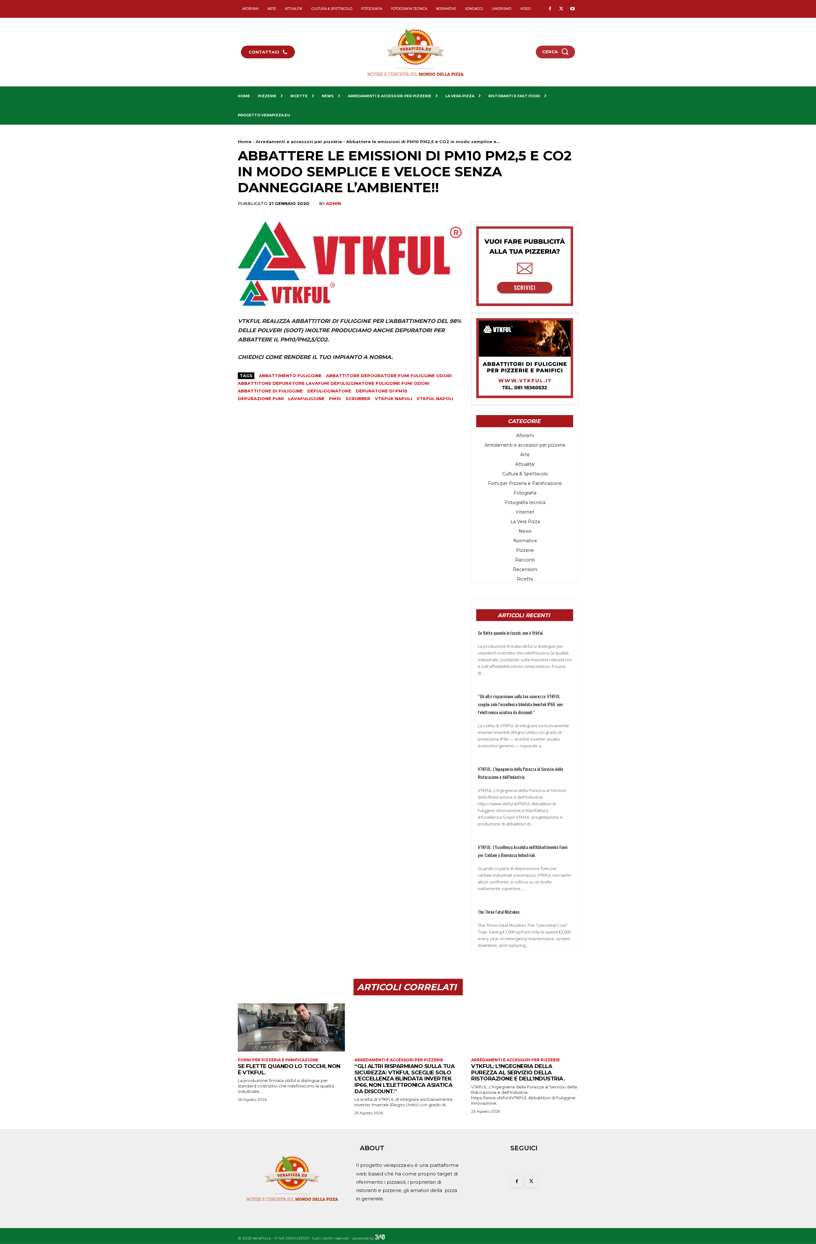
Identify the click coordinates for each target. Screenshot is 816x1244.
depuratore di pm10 (381, 390)
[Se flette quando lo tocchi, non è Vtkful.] (291, 1027)
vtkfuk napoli (393, 398)
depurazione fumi (261, 398)
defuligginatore (329, 390)
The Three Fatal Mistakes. (499, 911)
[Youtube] (572, 9)
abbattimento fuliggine (290, 375)
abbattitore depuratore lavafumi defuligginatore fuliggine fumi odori (333, 383)
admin (333, 203)
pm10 (335, 398)
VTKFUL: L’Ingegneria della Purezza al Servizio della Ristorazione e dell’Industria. (518, 1072)
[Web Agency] (380, 1238)
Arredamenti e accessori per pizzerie (299, 141)
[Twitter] (561, 9)
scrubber (358, 398)
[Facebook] (550, 9)
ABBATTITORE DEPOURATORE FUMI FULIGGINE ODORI (389, 375)
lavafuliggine (306, 398)
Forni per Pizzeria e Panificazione (278, 1060)
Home (244, 141)
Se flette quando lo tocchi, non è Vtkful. (510, 632)
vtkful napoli (435, 398)
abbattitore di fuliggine (270, 390)
